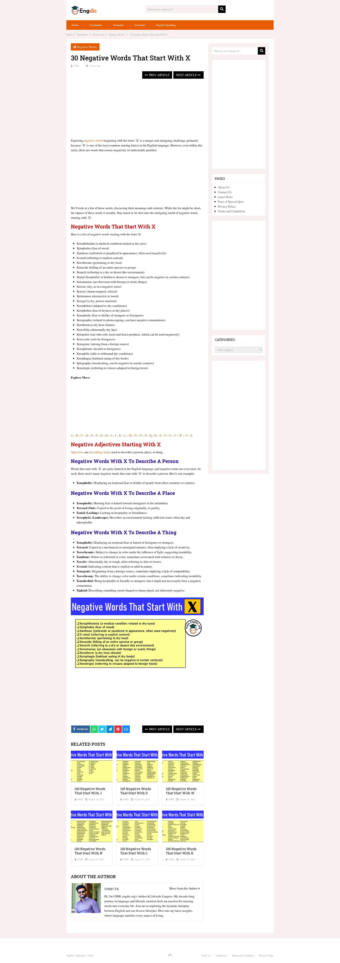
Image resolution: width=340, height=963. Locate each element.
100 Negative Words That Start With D (135, 791)
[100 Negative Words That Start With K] (183, 827)
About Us (224, 187)
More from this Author (183, 888)
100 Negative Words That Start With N (90, 851)
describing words (100, 452)
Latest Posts (225, 197)
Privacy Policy (227, 206)
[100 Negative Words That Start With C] (137, 827)
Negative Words (87, 47)
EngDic (70, 955)
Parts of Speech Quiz (231, 202)
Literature (140, 25)
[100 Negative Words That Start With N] (91, 827)
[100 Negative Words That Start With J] (91, 767)
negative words (93, 140)
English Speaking (166, 25)
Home (75, 25)
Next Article (186, 75)
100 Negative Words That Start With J (90, 791)
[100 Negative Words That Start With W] (183, 767)
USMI (76, 65)
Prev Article (158, 75)
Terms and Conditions (231, 211)
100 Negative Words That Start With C (135, 851)
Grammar (118, 25)
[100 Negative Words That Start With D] (137, 767)
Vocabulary (95, 25)
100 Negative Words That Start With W (181, 791)
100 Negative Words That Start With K (181, 851)
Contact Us (225, 192)
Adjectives (77, 452)
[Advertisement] (137, 109)
